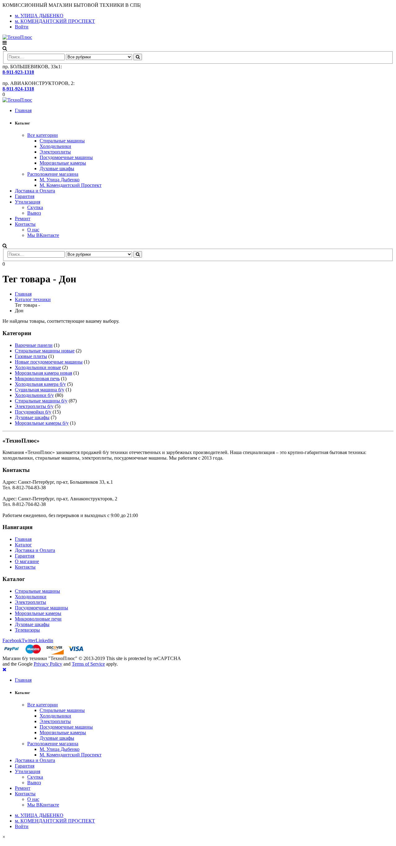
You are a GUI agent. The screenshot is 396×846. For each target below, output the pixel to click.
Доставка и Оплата (35, 190)
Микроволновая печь (37, 378)
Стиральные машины (62, 140)
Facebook (12, 640)
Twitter (29, 640)
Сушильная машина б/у (39, 389)
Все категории (42, 135)
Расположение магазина (52, 174)
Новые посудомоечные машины (49, 361)
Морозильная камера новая (43, 373)
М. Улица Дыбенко (60, 179)
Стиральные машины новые (45, 350)
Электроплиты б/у (34, 406)
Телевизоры (27, 630)
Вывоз (34, 213)
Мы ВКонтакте (43, 235)
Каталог (23, 544)
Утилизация (27, 201)
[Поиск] (137, 57)
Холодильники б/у (34, 395)
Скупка (35, 207)
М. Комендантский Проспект (70, 185)
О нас (33, 229)
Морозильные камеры (63, 163)
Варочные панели (34, 345)
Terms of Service (88, 664)
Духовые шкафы (57, 168)
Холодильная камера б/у (40, 384)
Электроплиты (55, 151)
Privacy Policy (48, 664)
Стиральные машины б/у (41, 400)
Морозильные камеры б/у (42, 423)
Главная (23, 110)
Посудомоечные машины (66, 157)
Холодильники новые (38, 367)
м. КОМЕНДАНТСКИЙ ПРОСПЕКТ (55, 21)
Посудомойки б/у (33, 412)
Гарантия (24, 196)
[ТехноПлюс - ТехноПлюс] (17, 37)
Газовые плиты (31, 356)
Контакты (25, 224)
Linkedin (44, 640)
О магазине (27, 561)
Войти (21, 26)
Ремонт (22, 218)
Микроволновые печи (38, 618)
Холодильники (55, 146)
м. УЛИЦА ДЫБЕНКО (39, 15)
